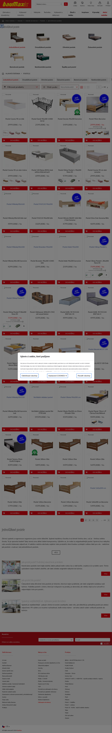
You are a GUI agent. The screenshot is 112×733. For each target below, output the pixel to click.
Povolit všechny (84, 375)
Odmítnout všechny (29, 375)
